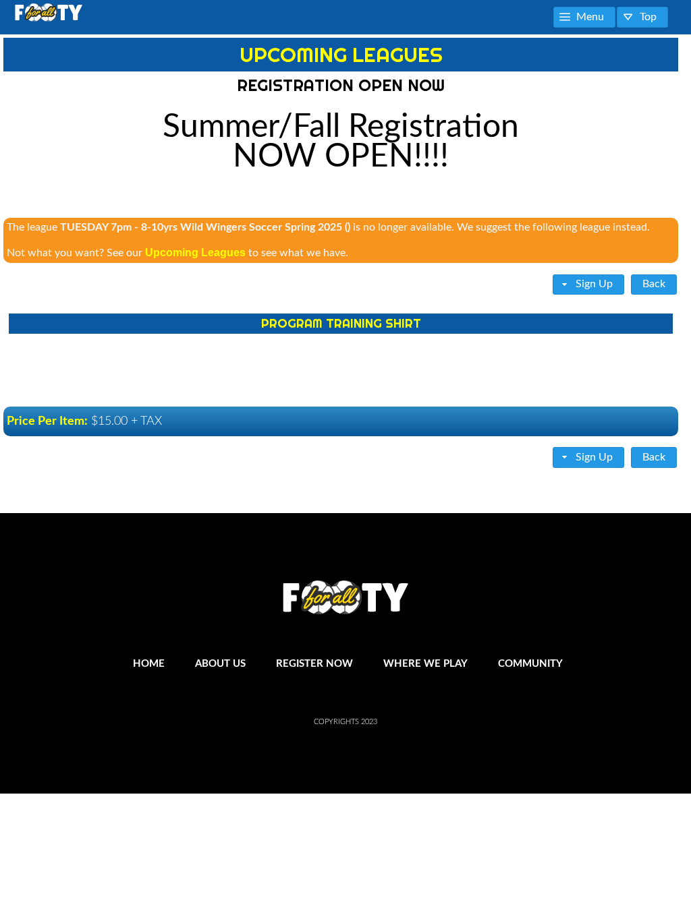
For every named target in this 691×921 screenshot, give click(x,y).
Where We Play (425, 664)
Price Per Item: (47, 421)
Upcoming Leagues (195, 252)
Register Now (314, 664)
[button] (584, 17)
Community (530, 664)
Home (149, 664)
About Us (220, 664)
